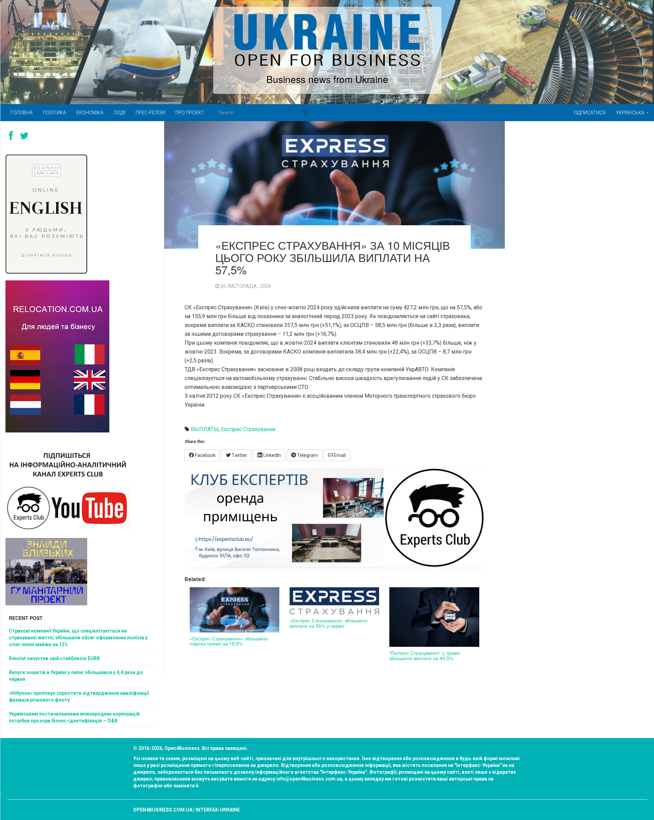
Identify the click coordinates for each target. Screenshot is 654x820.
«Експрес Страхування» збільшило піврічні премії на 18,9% (229, 641)
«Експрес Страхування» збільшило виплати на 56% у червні (329, 623)
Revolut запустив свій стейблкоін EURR (54, 658)
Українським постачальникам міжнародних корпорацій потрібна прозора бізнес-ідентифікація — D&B (74, 717)
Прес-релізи (150, 112)
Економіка (90, 112)
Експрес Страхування (248, 429)
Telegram (307, 455)
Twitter (239, 455)
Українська (630, 112)
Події (119, 112)
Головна (22, 112)
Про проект (189, 112)
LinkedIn (271, 455)
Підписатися (590, 112)
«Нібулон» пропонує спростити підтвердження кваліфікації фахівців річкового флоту (79, 696)
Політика (54, 112)
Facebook (205, 455)
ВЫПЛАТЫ (205, 429)
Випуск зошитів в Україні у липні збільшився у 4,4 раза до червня (76, 676)
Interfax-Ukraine (218, 810)
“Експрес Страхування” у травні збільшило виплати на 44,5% (424, 655)
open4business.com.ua (162, 810)
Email (339, 455)
